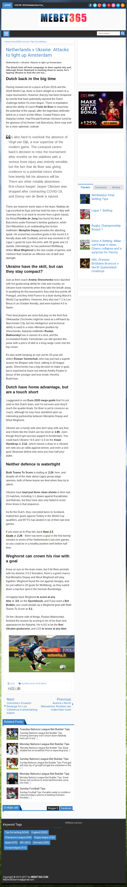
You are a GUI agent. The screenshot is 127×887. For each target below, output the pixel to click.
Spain (8, 842)
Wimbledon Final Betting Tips (102, 197)
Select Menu (6, 34)
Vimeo (118, 5)
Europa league (12, 847)
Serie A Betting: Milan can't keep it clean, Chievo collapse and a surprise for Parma (106, 246)
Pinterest (109, 5)
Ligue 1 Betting (101, 210)
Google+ (100, 5)
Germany (38, 842)
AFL (22, 842)
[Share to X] (15, 688)
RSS (123, 5)
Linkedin (104, 5)
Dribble (113, 5)
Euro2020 (25, 683)
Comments (101, 187)
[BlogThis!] (12, 688)
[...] (36, 738)
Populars (85, 187)
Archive (116, 187)
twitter (95, 5)
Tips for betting (40, 683)
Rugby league (41, 837)
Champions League (15, 837)
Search (123, 33)
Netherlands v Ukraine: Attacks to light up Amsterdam (37, 52)
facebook (90, 5)
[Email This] (9, 688)
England (36, 832)
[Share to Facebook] (19, 688)
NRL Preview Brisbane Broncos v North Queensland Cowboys (105, 265)
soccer (32, 683)
